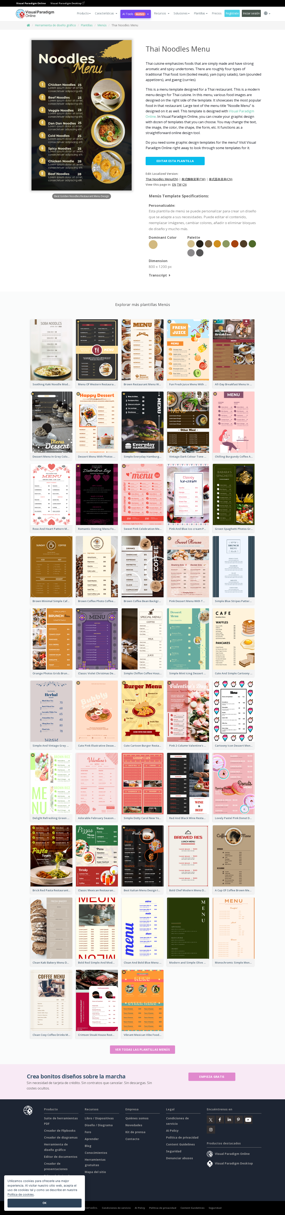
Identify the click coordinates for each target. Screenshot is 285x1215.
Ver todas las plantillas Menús (142, 1049)
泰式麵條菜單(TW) (194, 179)
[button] (106, 13)
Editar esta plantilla (175, 161)
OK (45, 1203)
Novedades (133, 1125)
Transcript (158, 275)
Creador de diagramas (61, 1137)
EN (174, 184)
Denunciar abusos (179, 1158)
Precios (216, 13)
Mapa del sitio (95, 1172)
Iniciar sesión (251, 13)
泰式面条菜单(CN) (220, 179)
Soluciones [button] (181, 13)
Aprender (92, 1139)
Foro (88, 1132)
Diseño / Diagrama (99, 1125)
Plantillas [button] (199, 13)
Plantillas (87, 25)
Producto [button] (83, 13)
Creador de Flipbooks (60, 1131)
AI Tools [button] (133, 14)
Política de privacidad (182, 1137)
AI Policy (172, 1131)
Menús (102, 25)
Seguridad (173, 1151)
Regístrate (232, 13)
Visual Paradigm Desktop (66, 3)
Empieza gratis (211, 1077)
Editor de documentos (60, 1157)
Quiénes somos (137, 1118)
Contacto (132, 1139)
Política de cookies (21, 1194)
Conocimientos (96, 1153)
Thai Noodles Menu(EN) (162, 179)
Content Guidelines (180, 1144)
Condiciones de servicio (116, 1207)
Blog (88, 1146)
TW (179, 184)
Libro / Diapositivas (99, 1118)
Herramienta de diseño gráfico (55, 25)
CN (184, 184)
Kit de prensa (135, 1132)
